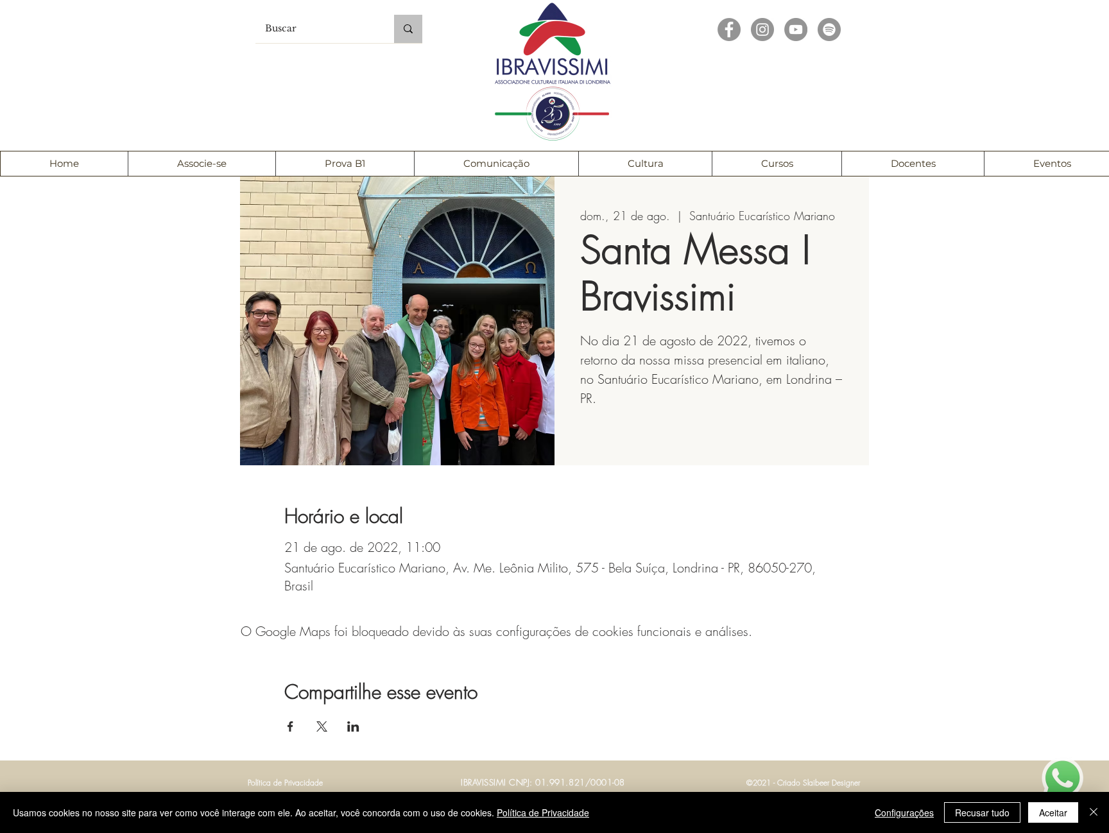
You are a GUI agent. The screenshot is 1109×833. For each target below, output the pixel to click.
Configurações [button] (904, 812)
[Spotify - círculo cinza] (829, 29)
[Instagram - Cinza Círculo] (762, 29)
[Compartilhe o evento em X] (322, 726)
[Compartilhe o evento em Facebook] (290, 726)
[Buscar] (408, 29)
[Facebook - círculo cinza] (729, 29)
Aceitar (1053, 812)
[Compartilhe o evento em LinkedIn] (353, 726)
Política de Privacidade (543, 812)
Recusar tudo (982, 812)
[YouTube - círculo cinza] (795, 29)
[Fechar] (1093, 812)
